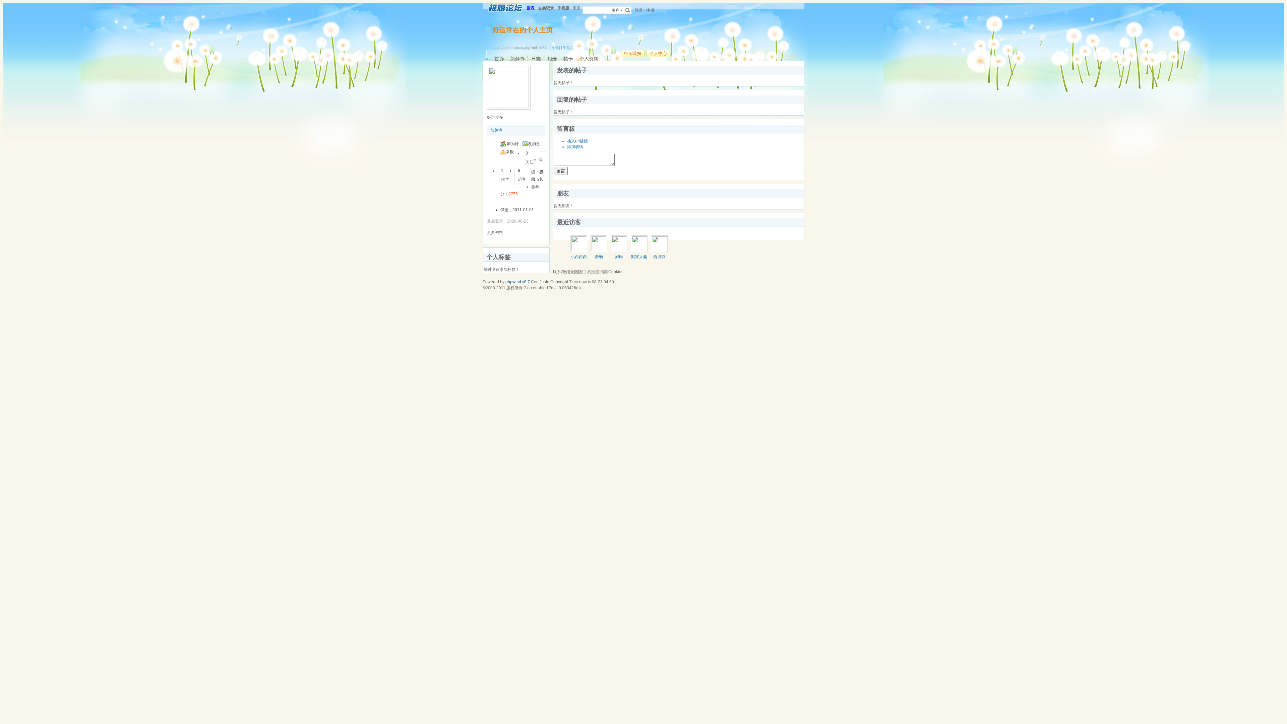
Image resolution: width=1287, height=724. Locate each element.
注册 (650, 10)
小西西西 (579, 256)
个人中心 (658, 53)
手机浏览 (591, 271)
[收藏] (554, 47)
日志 (536, 58)
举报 (510, 151)
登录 (639, 10)
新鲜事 (517, 58)
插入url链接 (577, 141)
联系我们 (561, 271)
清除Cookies (611, 271)
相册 (552, 58)
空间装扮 (632, 53)
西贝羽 (659, 256)
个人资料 (588, 58)
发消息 (534, 143)
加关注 (496, 130)
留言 (560, 170)
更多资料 (495, 232)
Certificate (540, 282)
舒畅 (599, 256)
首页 (499, 58)
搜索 (627, 10)
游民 (619, 256)
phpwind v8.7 (517, 282)
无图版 (576, 271)
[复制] (566, 47)
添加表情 (575, 146)
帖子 (568, 58)
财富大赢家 (639, 259)
